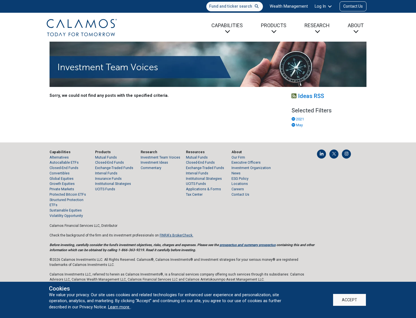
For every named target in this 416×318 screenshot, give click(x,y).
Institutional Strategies (113, 184)
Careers (237, 189)
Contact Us (353, 6)
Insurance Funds (108, 178)
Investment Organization (251, 168)
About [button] (356, 25)
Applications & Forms (203, 189)
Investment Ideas (154, 162)
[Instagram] (346, 154)
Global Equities (62, 178)
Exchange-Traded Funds (114, 168)
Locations (239, 184)
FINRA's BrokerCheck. (176, 235)
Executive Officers (246, 162)
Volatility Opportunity (66, 216)
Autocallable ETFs (64, 162)
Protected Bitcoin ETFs (68, 194)
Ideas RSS (310, 96)
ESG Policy (239, 178)
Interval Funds (106, 173)
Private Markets (62, 189)
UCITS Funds (105, 189)
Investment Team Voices (160, 157)
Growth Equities (62, 184)
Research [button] (317, 25)
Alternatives (59, 157)
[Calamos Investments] (82, 27)
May (299, 125)
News (236, 173)
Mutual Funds (106, 157)
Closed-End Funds (64, 168)
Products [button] (273, 25)
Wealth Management (289, 6)
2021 (299, 119)
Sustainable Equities (66, 210)
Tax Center (194, 194)
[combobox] (234, 6)
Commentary (151, 168)
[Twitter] (333, 154)
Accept (349, 300)
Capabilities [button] (227, 25)
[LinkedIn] (321, 154)
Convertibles (60, 173)
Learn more (119, 307)
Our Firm (238, 157)
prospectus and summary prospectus (248, 245)
